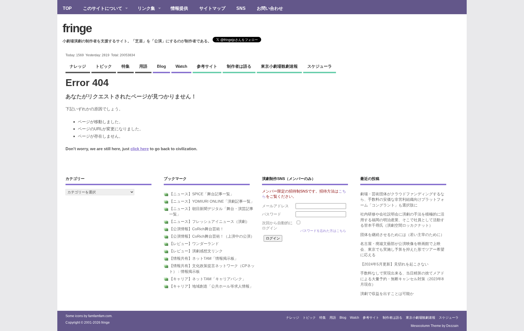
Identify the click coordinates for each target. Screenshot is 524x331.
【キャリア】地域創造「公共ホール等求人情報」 (211, 286)
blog (161, 66)
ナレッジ (78, 66)
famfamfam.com (100, 316)
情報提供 (179, 8)
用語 (143, 66)
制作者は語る (239, 66)
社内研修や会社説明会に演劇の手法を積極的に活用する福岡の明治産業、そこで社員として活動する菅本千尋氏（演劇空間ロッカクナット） (402, 219)
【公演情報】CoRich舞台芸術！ (196, 229)
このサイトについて (100, 9)
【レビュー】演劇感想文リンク (196, 251)
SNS (241, 8)
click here (139, 148)
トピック (104, 66)
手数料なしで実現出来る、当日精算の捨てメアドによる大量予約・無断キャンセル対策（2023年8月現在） (402, 278)
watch (181, 66)
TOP (67, 8)
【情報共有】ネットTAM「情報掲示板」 (203, 258)
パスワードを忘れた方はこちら (323, 231)
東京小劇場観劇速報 (279, 66)
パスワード (271, 214)
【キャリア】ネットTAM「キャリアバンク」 (207, 279)
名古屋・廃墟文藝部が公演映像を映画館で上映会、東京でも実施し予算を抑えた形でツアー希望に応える (402, 249)
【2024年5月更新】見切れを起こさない (394, 264)
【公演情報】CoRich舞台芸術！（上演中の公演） (211, 236)
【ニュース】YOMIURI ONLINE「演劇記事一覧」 (211, 201)
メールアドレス (275, 206)
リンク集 (143, 9)
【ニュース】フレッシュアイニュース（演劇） (209, 222)
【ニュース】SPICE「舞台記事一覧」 (201, 194)
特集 (125, 66)
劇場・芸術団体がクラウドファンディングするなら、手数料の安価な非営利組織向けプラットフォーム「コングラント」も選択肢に (402, 199)
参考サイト (207, 66)
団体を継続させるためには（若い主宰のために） (402, 235)
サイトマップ (212, 8)
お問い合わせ (270, 8)
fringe (77, 28)
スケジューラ (319, 66)
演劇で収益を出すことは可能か (387, 294)
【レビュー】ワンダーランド (194, 244)
